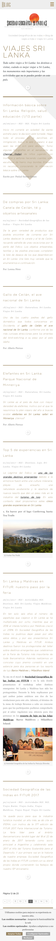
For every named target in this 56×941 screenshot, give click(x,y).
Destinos (30, 463)
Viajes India (26, 806)
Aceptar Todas (14, 934)
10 (20, 901)
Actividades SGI (34, 600)
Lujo (39, 463)
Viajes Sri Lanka (40, 123)
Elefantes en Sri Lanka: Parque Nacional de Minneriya (23, 379)
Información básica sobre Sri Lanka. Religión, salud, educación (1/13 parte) (25, 111)
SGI (21, 123)
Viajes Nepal (22, 810)
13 (36, 901)
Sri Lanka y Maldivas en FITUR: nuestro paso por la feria (26, 587)
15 (46, 901)
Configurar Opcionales (38, 934)
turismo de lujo (30, 497)
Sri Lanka (45, 307)
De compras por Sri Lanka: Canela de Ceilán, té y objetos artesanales (26, 208)
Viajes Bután (10, 806)
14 (41, 901)
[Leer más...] (28, 88)
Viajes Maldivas (42, 604)
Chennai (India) (12, 154)
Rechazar (28, 938)
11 (25, 901)
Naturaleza (31, 307)
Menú (52, 4)
